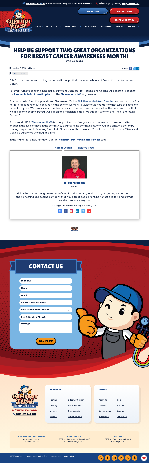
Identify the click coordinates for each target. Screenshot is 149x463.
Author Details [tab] (63, 147)
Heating (38, 26)
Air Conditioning (52, 26)
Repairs (53, 416)
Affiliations (104, 416)
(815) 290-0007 (129, 3)
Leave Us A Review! (35, 3)
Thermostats (74, 411)
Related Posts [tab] (86, 147)
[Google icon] (60, 211)
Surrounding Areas (82, 3)
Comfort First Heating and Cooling (79, 139)
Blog (119, 400)
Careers (102, 405)
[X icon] (83, 211)
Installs (53, 411)
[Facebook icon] (66, 211)
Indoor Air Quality (72, 26)
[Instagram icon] (71, 211)
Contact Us (132, 26)
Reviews (120, 411)
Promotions (106, 26)
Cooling (53, 405)
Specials (120, 405)
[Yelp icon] (89, 211)
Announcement (20, 73)
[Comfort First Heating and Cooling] (18, 20)
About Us (119, 26)
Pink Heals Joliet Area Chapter (32, 94)
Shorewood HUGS (71, 94)
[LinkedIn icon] (77, 211)
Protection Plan (75, 416)
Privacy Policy (68, 456)
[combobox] (45, 302)
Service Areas (105, 411)
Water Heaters (90, 26)
